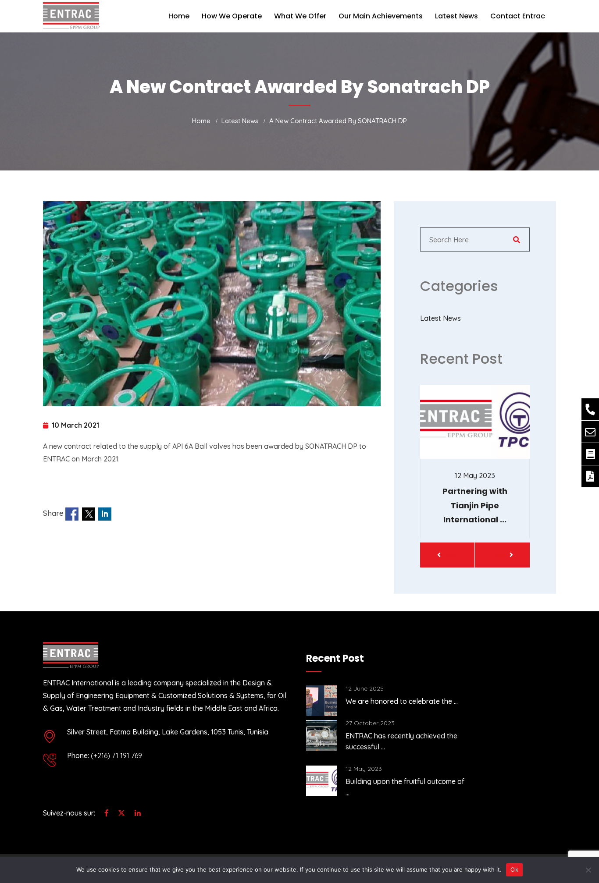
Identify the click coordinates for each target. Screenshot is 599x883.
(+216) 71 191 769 (116, 755)
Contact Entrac (517, 16)
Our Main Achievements (381, 16)
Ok (514, 869)
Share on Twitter (88, 514)
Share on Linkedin (104, 514)
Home (178, 16)
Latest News (456, 16)
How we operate (232, 16)
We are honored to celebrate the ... (402, 701)
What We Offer (300, 16)
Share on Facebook (71, 514)
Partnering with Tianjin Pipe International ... (474, 505)
